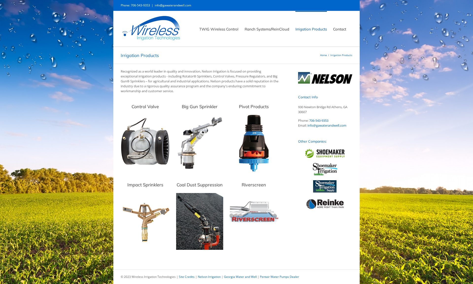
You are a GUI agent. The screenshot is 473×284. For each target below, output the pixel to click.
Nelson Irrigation (209, 277)
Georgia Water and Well (240, 277)
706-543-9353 (318, 120)
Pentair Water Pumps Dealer (279, 277)
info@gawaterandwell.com (173, 5)
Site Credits (187, 277)
